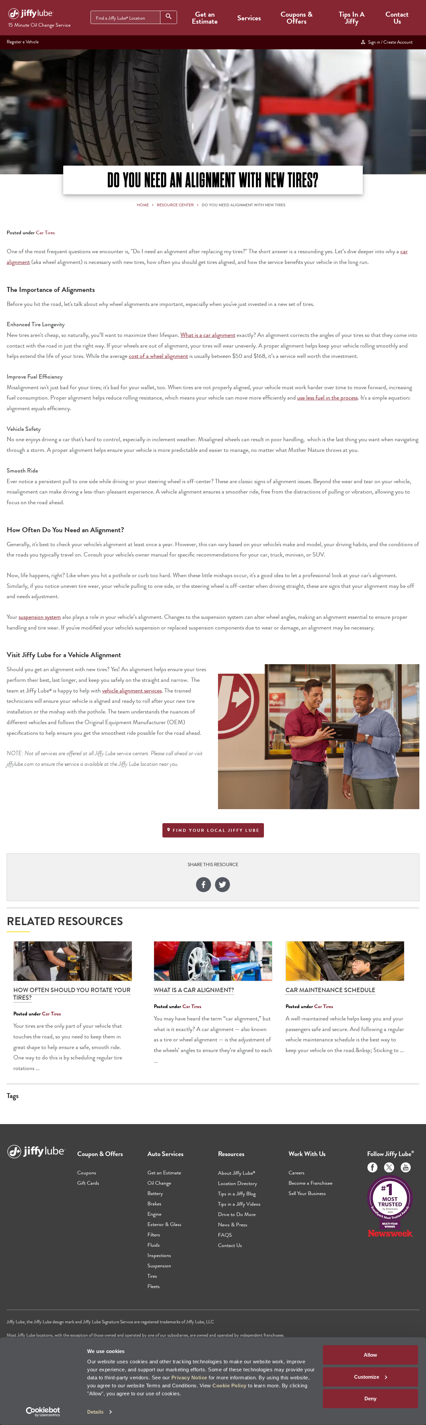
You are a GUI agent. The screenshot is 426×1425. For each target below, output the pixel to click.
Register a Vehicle (23, 41)
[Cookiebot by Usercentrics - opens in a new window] (43, 1412)
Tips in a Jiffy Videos (239, 1204)
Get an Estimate (205, 17)
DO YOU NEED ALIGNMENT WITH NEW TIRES (243, 205)
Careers (297, 1172)
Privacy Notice (189, 1377)
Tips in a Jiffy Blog (237, 1193)
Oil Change (159, 1183)
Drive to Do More (237, 1214)
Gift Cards (88, 1183)
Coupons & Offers (297, 17)
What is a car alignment (207, 335)
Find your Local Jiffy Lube (215, 830)
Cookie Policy (229, 1385)
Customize (366, 1376)
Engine (154, 1214)
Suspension (159, 1265)
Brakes (154, 1203)
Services (249, 18)
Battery (155, 1193)
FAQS (225, 1235)
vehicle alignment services (132, 691)
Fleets (153, 1286)
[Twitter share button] (222, 885)
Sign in (389, 42)
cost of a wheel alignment (158, 356)
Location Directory (237, 1183)
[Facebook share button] (203, 885)
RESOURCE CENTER (175, 205)
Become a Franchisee (310, 1183)
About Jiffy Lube (236, 1173)
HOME (143, 205)
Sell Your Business (307, 1193)
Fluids (153, 1245)
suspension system (40, 617)
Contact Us (397, 17)
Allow (370, 1355)
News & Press (232, 1224)
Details (95, 1412)
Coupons (86, 1172)
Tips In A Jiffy (352, 17)
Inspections (159, 1255)
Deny (370, 1398)
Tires (152, 1276)
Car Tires (45, 232)
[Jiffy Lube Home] (31, 14)
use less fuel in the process (327, 398)
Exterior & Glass (164, 1224)
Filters (153, 1234)
